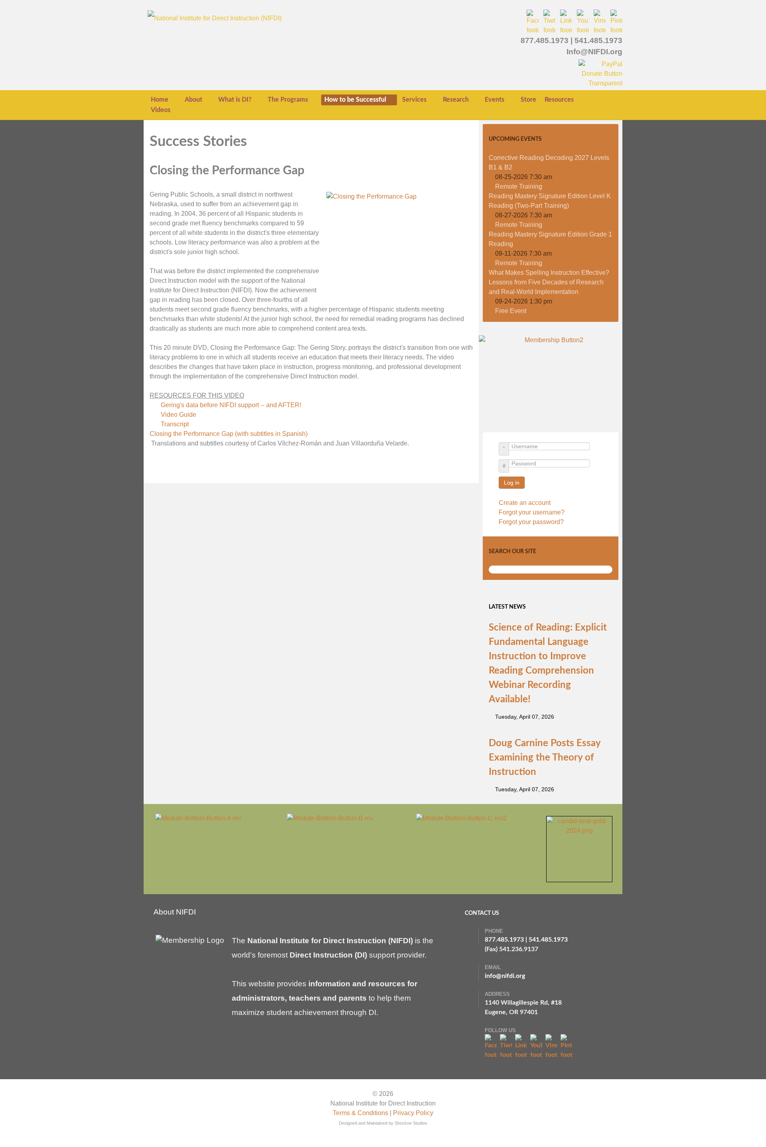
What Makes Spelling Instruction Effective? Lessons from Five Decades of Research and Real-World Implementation (549, 282)
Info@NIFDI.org (594, 51)
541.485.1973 (598, 40)
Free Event (510, 310)
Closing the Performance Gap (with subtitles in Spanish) (229, 433)
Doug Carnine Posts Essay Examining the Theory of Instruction (544, 758)
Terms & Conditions (360, 1113)
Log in (511, 482)
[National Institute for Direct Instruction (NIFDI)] (215, 17)
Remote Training (518, 186)
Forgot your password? (531, 521)
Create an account (525, 502)
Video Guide (179, 414)
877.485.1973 (545, 40)
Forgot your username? (532, 512)
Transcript (175, 424)
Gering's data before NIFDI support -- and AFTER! (231, 405)
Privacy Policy (413, 1113)
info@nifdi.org (505, 976)
